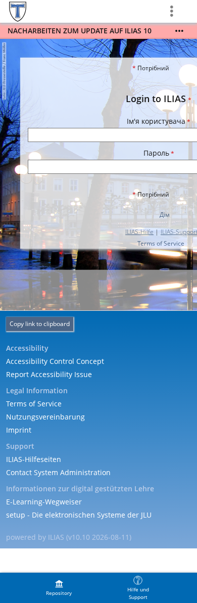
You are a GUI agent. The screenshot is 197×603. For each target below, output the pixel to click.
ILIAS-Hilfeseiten (33, 459)
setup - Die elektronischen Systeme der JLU (79, 515)
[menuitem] (59, 588)
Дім (165, 214)
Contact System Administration (58, 472)
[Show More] (179, 30)
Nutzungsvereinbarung (45, 417)
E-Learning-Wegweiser (44, 501)
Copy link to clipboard (40, 323)
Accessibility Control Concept (55, 361)
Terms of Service (160, 243)
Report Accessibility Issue (49, 374)
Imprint (18, 430)
